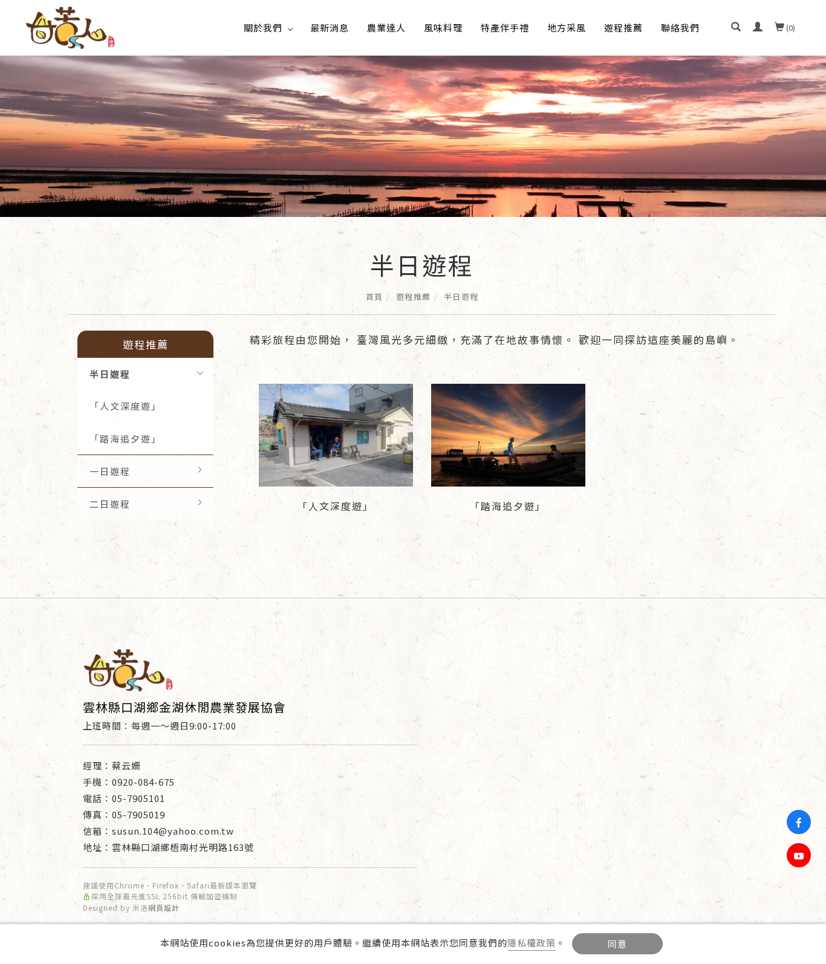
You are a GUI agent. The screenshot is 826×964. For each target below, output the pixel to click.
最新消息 (329, 27)
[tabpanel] (413, 136)
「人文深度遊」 (125, 406)
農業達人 (386, 27)
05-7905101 (138, 798)
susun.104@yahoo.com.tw (173, 830)
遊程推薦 (623, 27)
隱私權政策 (531, 942)
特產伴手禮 (505, 27)
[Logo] (70, 26)
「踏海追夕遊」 (125, 438)
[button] (736, 27)
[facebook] (800, 822)
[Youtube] (800, 855)
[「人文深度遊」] (336, 433)
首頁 (374, 296)
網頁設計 (164, 907)
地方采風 (566, 27)
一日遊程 (110, 471)
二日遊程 (110, 503)
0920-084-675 (143, 781)
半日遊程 (461, 296)
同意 (617, 943)
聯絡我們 (680, 27)
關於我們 (263, 27)
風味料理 (443, 27)
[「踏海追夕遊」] (508, 433)
